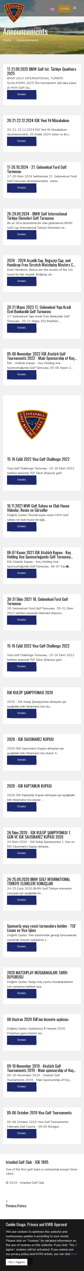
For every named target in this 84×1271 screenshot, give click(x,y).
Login (64, 9)
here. (74, 1254)
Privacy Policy (16, 1206)
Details (21, 94)
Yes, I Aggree (16, 1262)
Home (7, 40)
